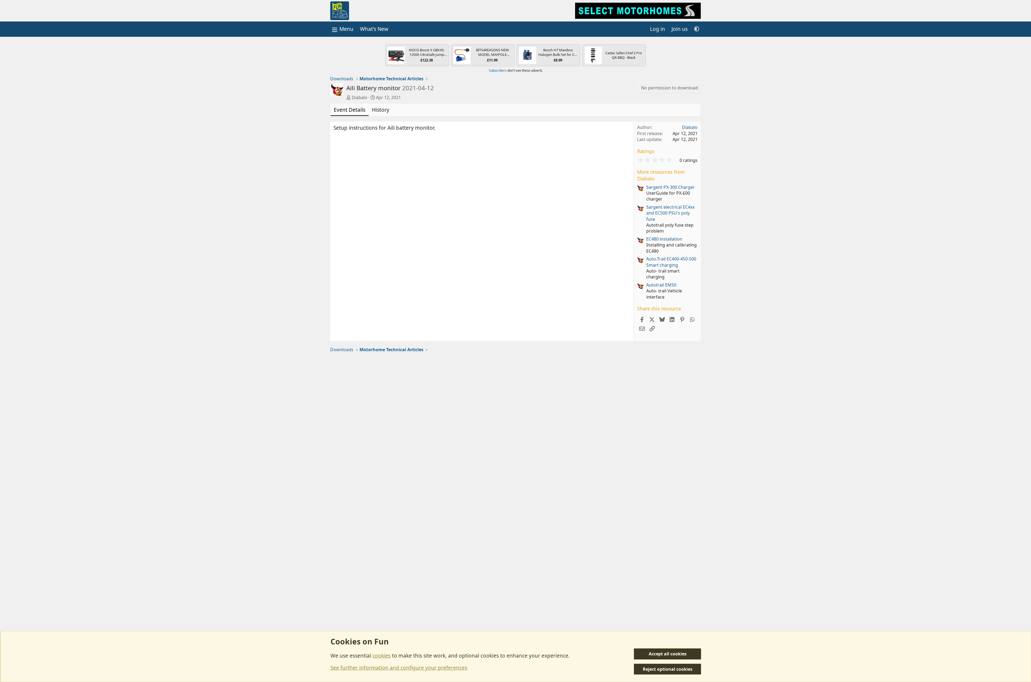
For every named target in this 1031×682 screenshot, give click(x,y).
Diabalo (359, 97)
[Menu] (342, 29)
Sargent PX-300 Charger (670, 187)
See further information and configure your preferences (399, 667)
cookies (381, 655)
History (380, 109)
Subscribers (498, 70)
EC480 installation (664, 239)
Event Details (349, 109)
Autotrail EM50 (661, 285)
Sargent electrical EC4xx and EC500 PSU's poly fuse (670, 213)
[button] (696, 29)
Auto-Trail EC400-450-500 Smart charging (671, 262)
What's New (374, 29)
